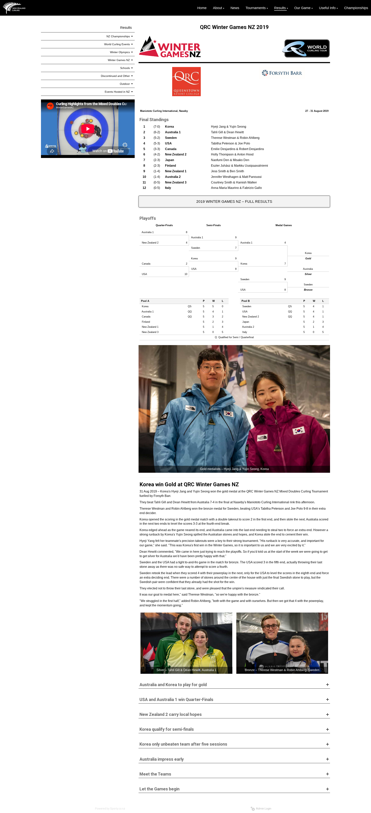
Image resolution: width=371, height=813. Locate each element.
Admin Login (263, 808)
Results (126, 28)
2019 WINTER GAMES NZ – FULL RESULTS (234, 201)
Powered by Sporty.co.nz (110, 808)
